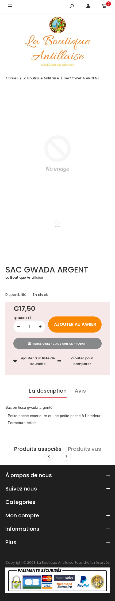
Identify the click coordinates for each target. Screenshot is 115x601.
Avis (80, 390)
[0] (104, 6)
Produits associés (38, 449)
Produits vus (84, 449)
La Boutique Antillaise (24, 277)
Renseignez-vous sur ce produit (59, 343)
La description (48, 390)
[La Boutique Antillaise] (57, 42)
